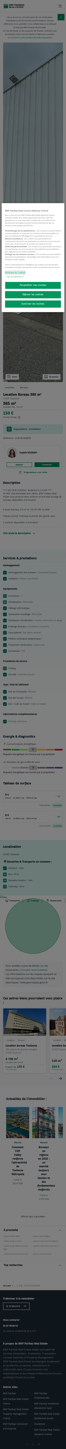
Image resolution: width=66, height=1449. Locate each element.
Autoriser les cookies (33, 304)
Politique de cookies (15, 272)
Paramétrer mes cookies (33, 285)
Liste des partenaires (14, 277)
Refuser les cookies (33, 295)
